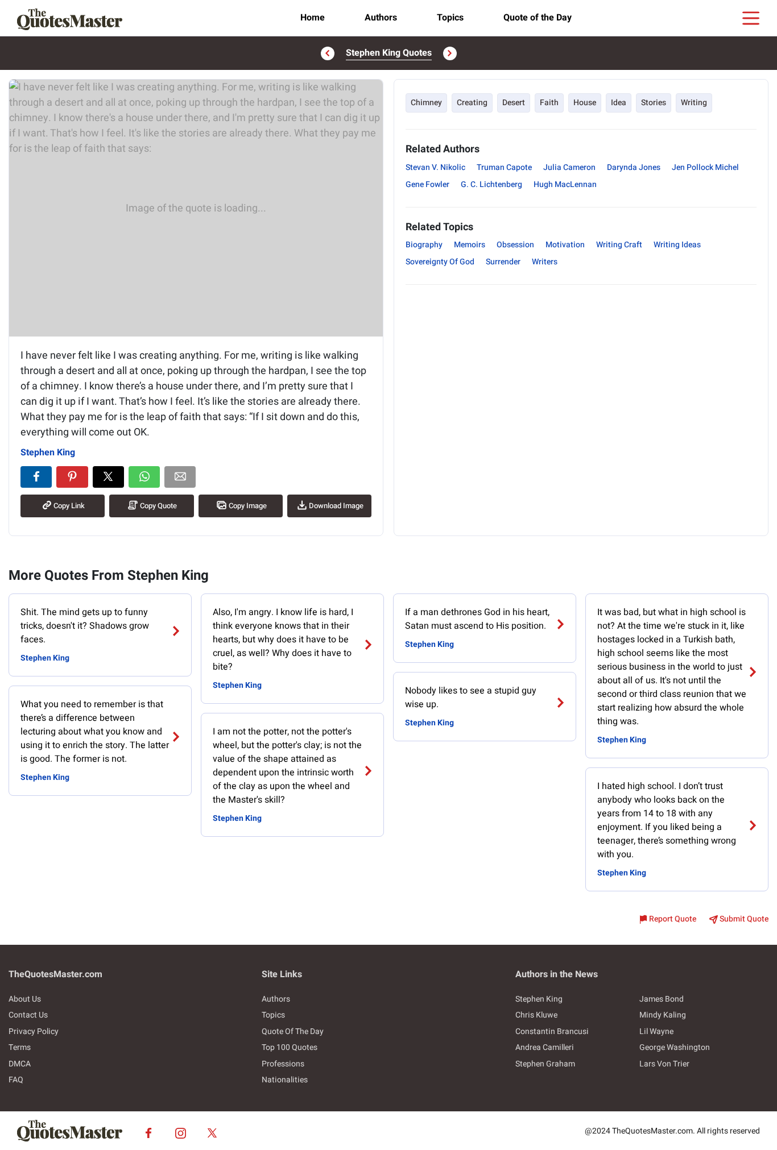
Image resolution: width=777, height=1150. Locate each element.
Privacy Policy (34, 1031)
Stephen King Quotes (389, 53)
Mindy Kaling (662, 1015)
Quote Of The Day (293, 1031)
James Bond (661, 999)
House (584, 103)
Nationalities (285, 1080)
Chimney (426, 103)
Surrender (503, 262)
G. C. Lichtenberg (491, 184)
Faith (549, 103)
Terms (20, 1047)
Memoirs (469, 245)
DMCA (20, 1064)
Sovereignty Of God (440, 262)
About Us (25, 999)
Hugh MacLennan (565, 184)
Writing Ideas (677, 245)
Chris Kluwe (536, 1015)
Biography (424, 245)
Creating (472, 103)
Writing (694, 103)
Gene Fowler (427, 184)
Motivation (565, 245)
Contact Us (28, 1015)
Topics (450, 17)
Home (312, 17)
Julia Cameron (569, 167)
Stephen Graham (545, 1064)
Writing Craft (619, 245)
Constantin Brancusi (552, 1031)
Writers (544, 262)
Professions (283, 1064)
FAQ (16, 1080)
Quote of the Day (537, 17)
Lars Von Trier (664, 1064)
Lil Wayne (656, 1031)
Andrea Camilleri (544, 1047)
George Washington (674, 1047)
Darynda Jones (633, 167)
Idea (618, 103)
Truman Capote (504, 167)
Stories (653, 103)
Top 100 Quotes (289, 1047)
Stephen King (47, 452)
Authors (381, 17)
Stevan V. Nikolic (435, 167)
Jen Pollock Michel (705, 167)
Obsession (515, 245)
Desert (513, 103)
